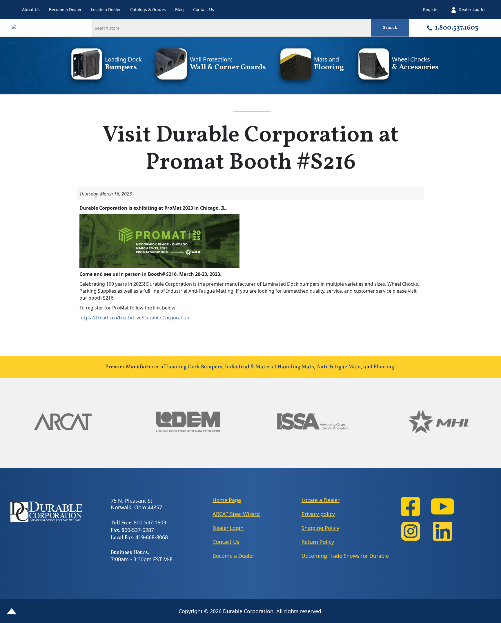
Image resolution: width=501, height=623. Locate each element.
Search (390, 28)
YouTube (442, 506)
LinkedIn (442, 531)
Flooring (384, 367)
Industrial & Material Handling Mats (269, 367)
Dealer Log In (472, 9)
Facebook (410, 506)
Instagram (410, 531)
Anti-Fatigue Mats (339, 367)
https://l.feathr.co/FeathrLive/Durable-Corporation (134, 317)
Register (431, 9)
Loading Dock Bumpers (194, 367)
